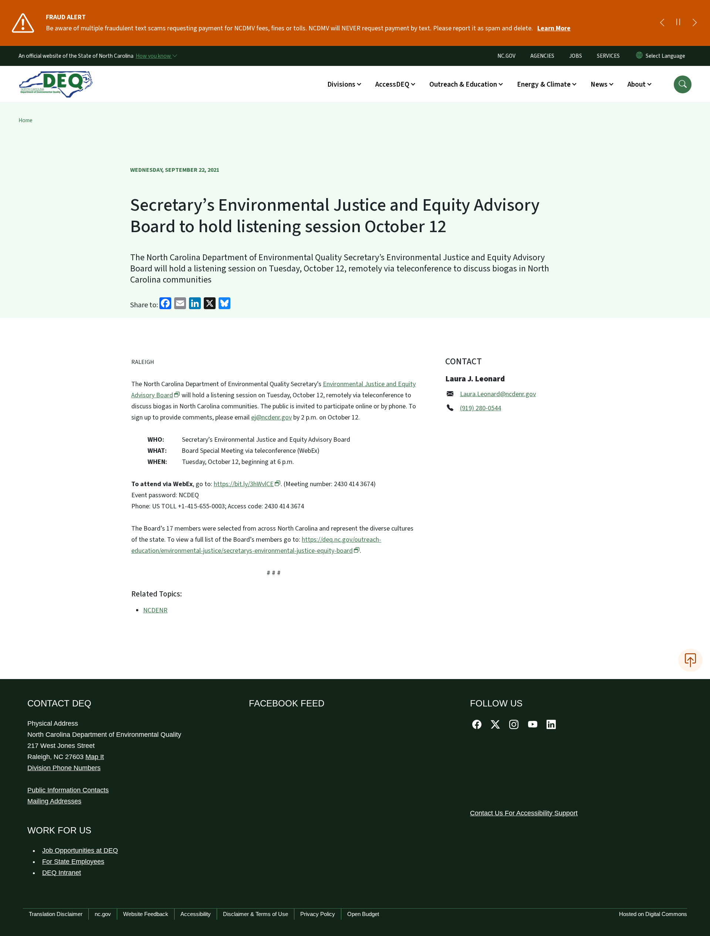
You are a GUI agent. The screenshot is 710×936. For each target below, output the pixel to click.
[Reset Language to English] (639, 55)
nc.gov (103, 914)
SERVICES (608, 56)
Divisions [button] (341, 84)
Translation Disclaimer (55, 914)
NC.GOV (506, 56)
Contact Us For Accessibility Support (524, 813)
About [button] (637, 84)
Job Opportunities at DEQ (80, 850)
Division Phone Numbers (64, 768)
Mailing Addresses (54, 801)
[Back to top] (690, 660)
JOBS (575, 56)
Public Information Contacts (68, 790)
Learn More (554, 28)
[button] (683, 84)
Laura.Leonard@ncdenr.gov (498, 394)
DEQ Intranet (61, 872)
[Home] (55, 76)
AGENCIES (542, 56)
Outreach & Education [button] (463, 84)
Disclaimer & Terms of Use (255, 914)
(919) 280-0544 (480, 408)
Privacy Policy (317, 914)
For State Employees (73, 861)
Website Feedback (145, 914)
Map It (94, 756)
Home (25, 120)
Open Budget (363, 914)
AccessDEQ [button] (392, 84)
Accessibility (195, 914)
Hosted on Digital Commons (653, 914)
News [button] (599, 84)
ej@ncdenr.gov (271, 417)
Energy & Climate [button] (544, 84)
